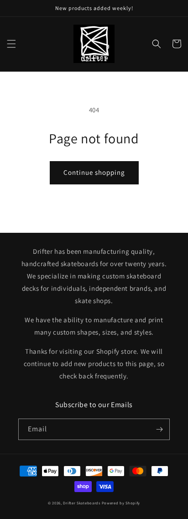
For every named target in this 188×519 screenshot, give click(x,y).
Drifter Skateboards (81, 502)
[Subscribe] (159, 429)
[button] (11, 44)
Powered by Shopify (121, 502)
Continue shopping (94, 172)
